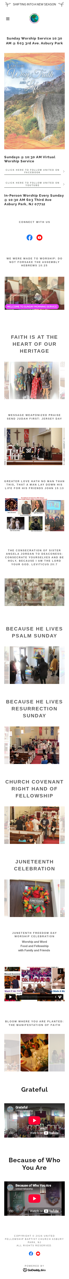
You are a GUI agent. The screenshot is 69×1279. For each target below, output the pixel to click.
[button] (5, 18)
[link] (34, 19)
